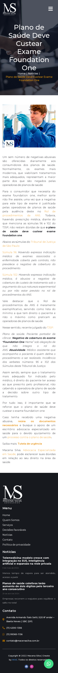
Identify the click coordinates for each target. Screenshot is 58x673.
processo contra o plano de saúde (29, 437)
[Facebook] (26, 666)
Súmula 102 (9, 274)
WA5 (14, 659)
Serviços (7, 525)
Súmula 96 (9, 252)
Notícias (33, 73)
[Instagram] (32, 666)
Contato (7, 539)
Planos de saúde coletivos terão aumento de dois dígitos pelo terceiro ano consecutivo (28, 586)
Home (22, 73)
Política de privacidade (16, 544)
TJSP (50, 327)
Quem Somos (10, 520)
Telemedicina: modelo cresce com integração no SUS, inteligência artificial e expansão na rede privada (26, 560)
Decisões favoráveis (14, 529)
